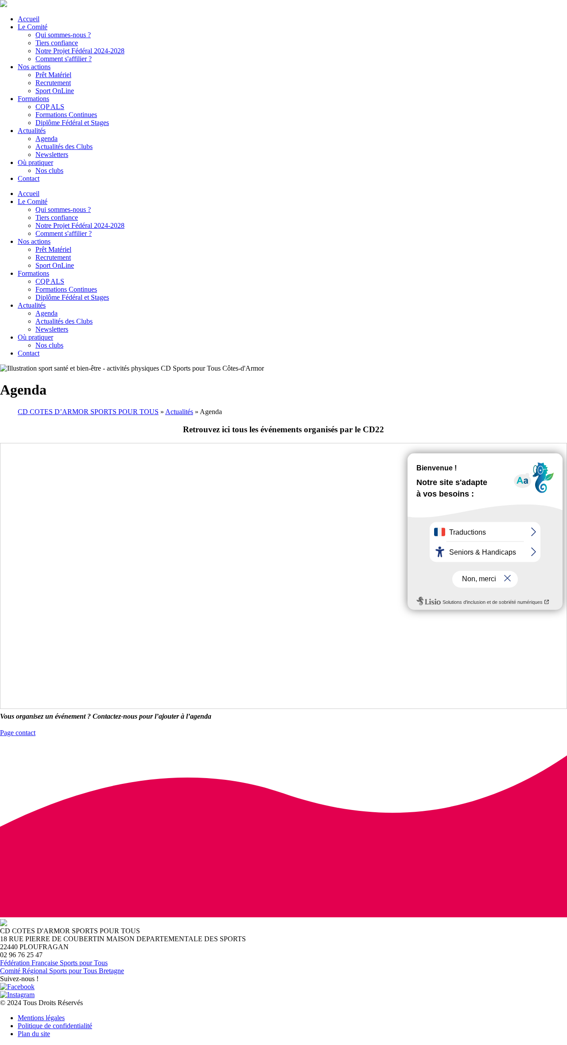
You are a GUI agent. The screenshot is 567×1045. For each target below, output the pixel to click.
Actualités (179, 411)
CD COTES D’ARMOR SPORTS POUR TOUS (88, 411)
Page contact (17, 732)
